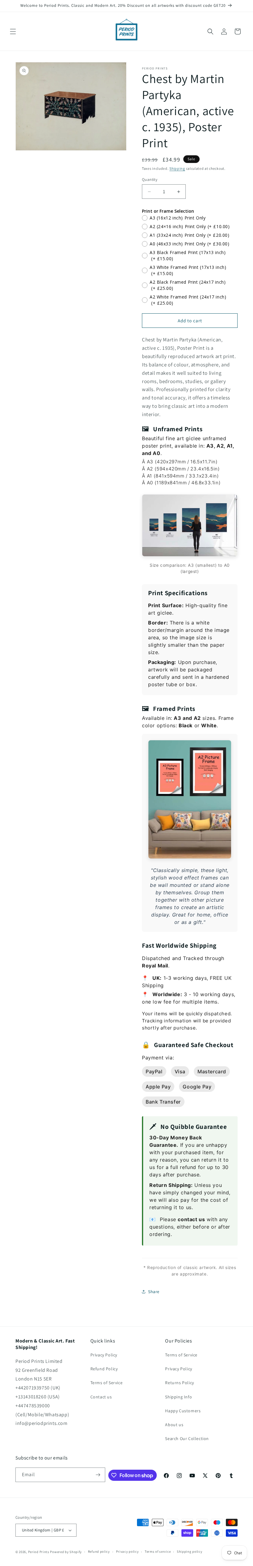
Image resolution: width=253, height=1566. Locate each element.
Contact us (101, 1397)
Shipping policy (189, 1551)
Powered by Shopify (66, 1552)
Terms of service (158, 1551)
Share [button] (154, 1291)
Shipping (177, 168)
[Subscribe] (98, 1475)
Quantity (149, 179)
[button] (13, 31)
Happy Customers (183, 1411)
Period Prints (38, 1552)
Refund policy (99, 1551)
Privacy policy (127, 1551)
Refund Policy (104, 1369)
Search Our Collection (187, 1438)
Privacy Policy (103, 1355)
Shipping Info (178, 1397)
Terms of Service (106, 1382)
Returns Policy (179, 1382)
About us (174, 1424)
